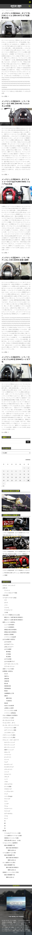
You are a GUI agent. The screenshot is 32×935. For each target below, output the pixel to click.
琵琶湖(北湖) (7, 686)
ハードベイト (7, 754)
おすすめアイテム (9, 644)
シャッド (6, 772)
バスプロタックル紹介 (8, 718)
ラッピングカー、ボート (9, 722)
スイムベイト (7, 774)
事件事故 (8, 651)
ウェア (6, 762)
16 (28, 474)
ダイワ (2, 20)
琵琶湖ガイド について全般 (11, 838)
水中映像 (8, 654)
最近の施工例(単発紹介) (12, 848)
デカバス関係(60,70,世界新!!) (10, 715)
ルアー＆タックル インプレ (11, 664)
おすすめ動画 (7, 649)
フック (6, 794)
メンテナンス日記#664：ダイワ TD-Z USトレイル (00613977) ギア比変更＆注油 (16, 15)
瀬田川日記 (9, 698)
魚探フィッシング (9, 749)
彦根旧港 (6, 678)
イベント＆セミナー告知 (10, 593)
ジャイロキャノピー (9, 732)
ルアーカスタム (8, 813)
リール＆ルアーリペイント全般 (12, 833)
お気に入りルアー (9, 646)
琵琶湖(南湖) (7, 688)
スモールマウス (8, 784)
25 (7, 480)
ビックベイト (7, 757)
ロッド (6, 818)
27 (16, 480)
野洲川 (6, 691)
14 (20, 474)
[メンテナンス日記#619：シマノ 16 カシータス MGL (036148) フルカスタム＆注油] (16, 117)
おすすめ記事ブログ (9, 661)
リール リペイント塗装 (10, 727)
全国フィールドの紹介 (8, 669)
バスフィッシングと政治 (9, 735)
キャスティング (8, 764)
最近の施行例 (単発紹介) (12, 857)
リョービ (6, 607)
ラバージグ (7, 811)
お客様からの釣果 (9, 708)
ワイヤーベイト (8, 808)
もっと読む (4, 96)
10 (3, 474)
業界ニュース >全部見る (9, 622)
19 (12, 477)
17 (3, 477)
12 (12, 474)
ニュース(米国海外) (9, 627)
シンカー (6, 803)
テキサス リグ (8, 789)
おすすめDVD (7, 642)
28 (20, 480)
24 (3, 480)
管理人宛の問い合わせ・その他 (12, 840)
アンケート (7, 590)
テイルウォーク (8, 610)
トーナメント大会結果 (10, 637)
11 (7, 474)
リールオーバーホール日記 (9, 597)
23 (28, 477)
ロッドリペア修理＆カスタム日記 (11, 615)
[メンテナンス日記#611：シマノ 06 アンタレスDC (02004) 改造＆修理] (16, 271)
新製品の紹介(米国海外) (10, 632)
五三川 (6, 673)
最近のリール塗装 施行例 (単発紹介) (13, 619)
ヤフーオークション (9, 666)
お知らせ (5, 588)
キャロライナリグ (9, 767)
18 (7, 477)
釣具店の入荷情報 (9, 634)
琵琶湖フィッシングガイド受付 (11, 872)
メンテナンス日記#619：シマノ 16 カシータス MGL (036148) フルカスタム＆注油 (16, 103)
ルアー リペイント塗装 (10, 730)
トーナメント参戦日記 (10, 713)
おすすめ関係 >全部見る (9, 639)
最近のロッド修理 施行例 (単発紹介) (13, 617)
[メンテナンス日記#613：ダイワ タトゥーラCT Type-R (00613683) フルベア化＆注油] (16, 195)
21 (20, 477)
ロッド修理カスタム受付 (9, 862)
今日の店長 (5, 595)
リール (6, 816)
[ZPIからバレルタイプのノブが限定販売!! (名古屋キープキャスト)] (16, 503)
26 (12, 480)
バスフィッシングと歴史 (9, 737)
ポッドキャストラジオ (8, 720)
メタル (6, 781)
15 (24, 474)
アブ (5, 600)
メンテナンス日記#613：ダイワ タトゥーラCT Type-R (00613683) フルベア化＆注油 (16, 181)
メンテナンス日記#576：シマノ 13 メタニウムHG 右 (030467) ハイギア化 (16, 359)
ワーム (6, 806)
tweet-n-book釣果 (9, 705)
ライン (6, 801)
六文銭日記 (9, 700)
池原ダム (6, 676)
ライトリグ (7, 798)
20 (16, 477)
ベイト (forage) (8, 796)
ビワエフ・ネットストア (9, 585)
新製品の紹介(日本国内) (10, 629)
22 (24, 477)
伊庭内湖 (6, 681)
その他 (6, 612)
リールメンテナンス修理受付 (10, 843)
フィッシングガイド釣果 (10, 710)
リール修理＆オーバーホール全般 (13, 835)
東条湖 (6, 703)
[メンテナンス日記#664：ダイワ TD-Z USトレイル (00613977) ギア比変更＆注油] (16, 29)
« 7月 (3, 486)
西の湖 (6, 683)
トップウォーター (9, 791)
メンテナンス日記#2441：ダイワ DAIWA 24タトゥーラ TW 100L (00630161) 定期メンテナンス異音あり (16, 551)
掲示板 (4, 830)
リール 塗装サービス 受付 (9, 852)
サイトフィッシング (9, 745)
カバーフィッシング (9, 742)
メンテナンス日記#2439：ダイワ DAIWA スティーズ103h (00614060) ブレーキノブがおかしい (16, 532)
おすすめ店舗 (7, 659)
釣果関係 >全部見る (8, 671)
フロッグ (6, 776)
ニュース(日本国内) (9, 624)
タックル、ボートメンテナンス (11, 725)
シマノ (2, 109)
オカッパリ (7, 752)
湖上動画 (8, 656)
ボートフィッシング (9, 747)
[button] (29, 6)
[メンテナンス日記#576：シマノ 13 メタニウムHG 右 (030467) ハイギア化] (16, 373)
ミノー (6, 779)
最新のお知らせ (12, 850)
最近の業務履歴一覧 (9, 845)
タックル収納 (7, 786)
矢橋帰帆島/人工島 (9, 693)
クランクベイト (8, 769)
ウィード (6, 759)
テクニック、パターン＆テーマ (11, 740)
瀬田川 (6, 696)
